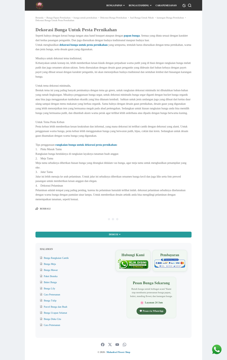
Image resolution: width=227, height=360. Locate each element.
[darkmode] (184, 5)
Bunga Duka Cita (52, 319)
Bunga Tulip (50, 300)
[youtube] (117, 345)
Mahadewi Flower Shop (118, 352)
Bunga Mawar (51, 270)
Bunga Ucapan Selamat (55, 313)
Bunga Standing (139, 5)
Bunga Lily (49, 288)
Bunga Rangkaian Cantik (56, 258)
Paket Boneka (50, 276)
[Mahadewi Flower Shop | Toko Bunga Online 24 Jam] (39, 5)
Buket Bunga (50, 282)
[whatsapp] (124, 345)
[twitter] (110, 345)
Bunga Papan (114, 5)
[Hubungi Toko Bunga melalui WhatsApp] (133, 264)
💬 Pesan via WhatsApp (151, 311)
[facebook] (102, 345)
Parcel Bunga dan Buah (55, 307)
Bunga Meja (50, 264)
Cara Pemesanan (166, 5)
